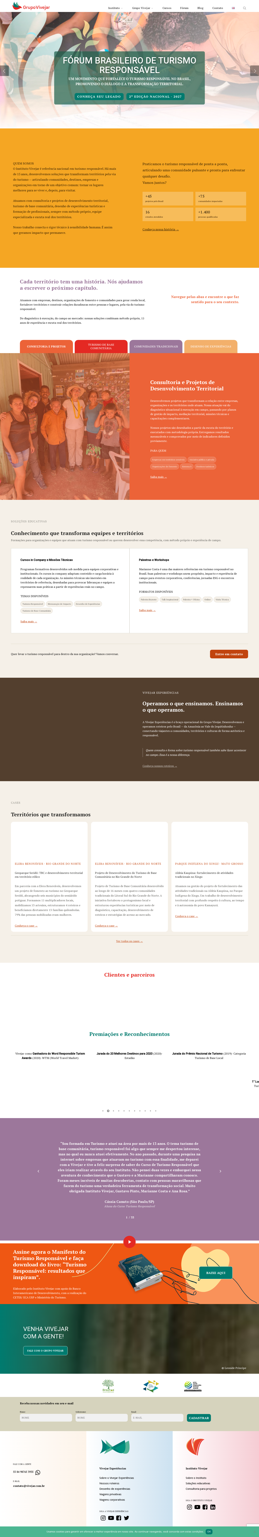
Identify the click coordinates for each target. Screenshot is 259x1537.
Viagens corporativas (112, 1499)
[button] (229, 654)
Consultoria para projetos (201, 1488)
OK (209, 1531)
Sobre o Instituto (196, 1477)
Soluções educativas (198, 1483)
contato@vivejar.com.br (29, 1486)
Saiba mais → (158, 477)
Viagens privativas (110, 1494)
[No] (254, 1531)
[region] (129, 1071)
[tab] (46, 346)
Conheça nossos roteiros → (160, 766)
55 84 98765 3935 (23, 1471)
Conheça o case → (26, 926)
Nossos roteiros (109, 1483)
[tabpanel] (129, 426)
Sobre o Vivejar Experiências (116, 1477)
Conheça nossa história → (161, 229)
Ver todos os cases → (129, 941)
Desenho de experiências (114, 1488)
